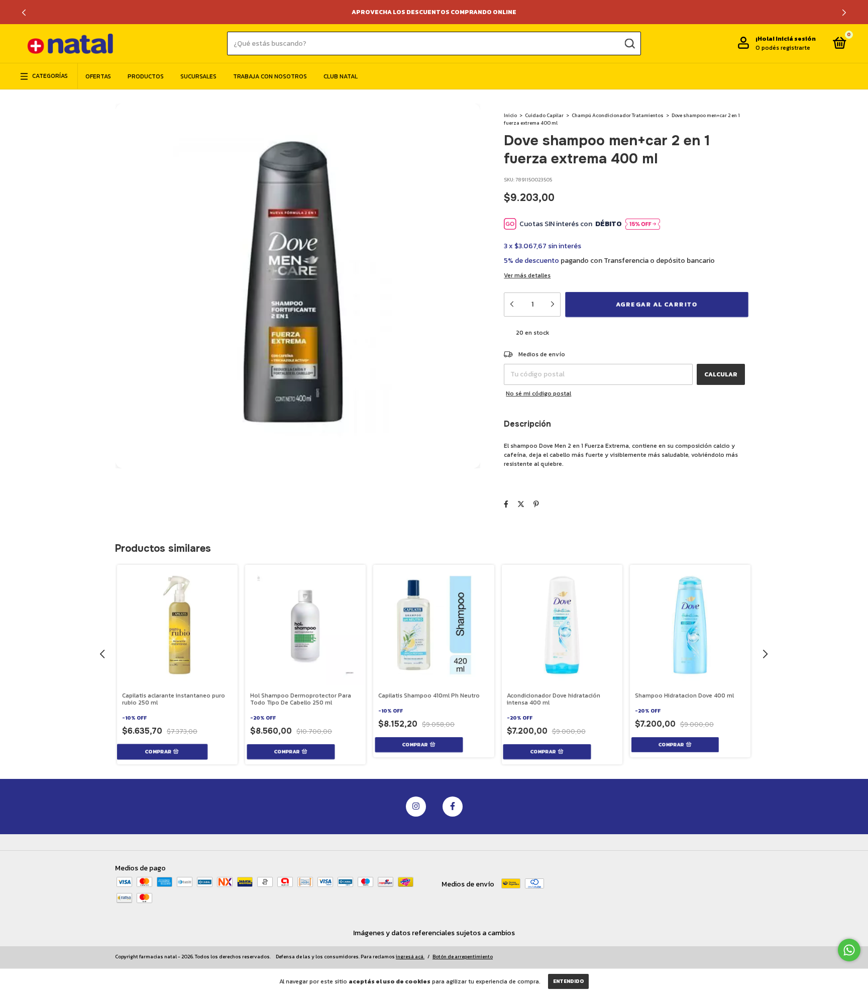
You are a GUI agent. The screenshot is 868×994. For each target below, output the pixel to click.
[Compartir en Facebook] (506, 504)
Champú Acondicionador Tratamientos (618, 115)
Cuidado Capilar (544, 115)
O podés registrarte (782, 48)
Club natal (340, 76)
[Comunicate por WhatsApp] (849, 950)
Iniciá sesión (796, 39)
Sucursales (198, 76)
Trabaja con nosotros (270, 76)
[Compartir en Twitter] (520, 504)
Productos (146, 76)
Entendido (568, 981)
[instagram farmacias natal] (416, 807)
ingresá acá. (410, 956)
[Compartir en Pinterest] (536, 504)
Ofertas (98, 76)
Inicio (510, 115)
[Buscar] (629, 43)
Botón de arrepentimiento (462, 956)
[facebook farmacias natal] (453, 807)
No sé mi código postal (538, 393)
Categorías (50, 76)
